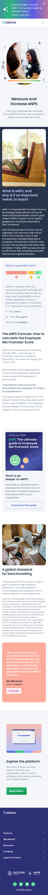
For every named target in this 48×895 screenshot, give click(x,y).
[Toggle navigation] (43, 22)
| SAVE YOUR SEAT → (22, 15)
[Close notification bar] (43, 3)
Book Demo (16, 791)
